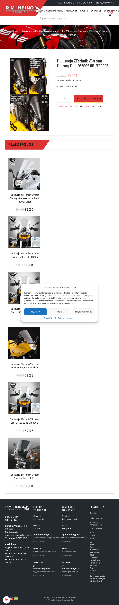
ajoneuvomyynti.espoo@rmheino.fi (37, 537)
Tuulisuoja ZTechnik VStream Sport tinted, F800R (24, 476)
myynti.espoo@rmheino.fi (37, 571)
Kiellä (59, 311)
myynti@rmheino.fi (66, 571)
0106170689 (37, 555)
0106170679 (37, 575)
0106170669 (37, 541)
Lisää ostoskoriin (91, 99)
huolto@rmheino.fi (66, 551)
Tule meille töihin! (92, 535)
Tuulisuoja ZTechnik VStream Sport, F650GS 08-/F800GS (24, 421)
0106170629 (66, 555)
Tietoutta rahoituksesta (94, 523)
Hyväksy (35, 311)
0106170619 (66, 575)
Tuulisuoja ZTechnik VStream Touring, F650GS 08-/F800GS (24, 255)
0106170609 (66, 541)
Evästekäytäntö (50, 318)
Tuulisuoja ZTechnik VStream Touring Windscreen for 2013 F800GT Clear (24, 198)
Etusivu (15, 31)
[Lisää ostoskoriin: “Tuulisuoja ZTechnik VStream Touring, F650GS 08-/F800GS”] (18, 234)
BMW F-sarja (68, 31)
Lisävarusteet (29, 31)
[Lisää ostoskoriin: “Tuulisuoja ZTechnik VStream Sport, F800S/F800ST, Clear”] (18, 344)
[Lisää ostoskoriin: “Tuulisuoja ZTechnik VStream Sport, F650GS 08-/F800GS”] (18, 289)
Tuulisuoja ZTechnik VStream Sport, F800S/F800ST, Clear (24, 365)
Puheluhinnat (94, 528)
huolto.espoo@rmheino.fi (37, 551)
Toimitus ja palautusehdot (94, 516)
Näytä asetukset (83, 311)
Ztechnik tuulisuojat (49, 31)
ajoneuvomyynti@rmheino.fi (66, 537)
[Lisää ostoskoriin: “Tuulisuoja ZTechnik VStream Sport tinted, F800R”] (18, 455)
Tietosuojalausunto (66, 318)
